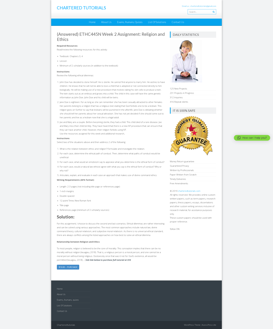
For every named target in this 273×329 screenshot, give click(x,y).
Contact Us (178, 22)
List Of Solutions (157, 22)
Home (92, 22)
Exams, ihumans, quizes (129, 22)
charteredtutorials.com (189, 190)
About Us (106, 22)
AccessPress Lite (209, 325)
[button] (252, 138)
